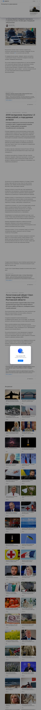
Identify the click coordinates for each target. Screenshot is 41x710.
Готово (20, 360)
